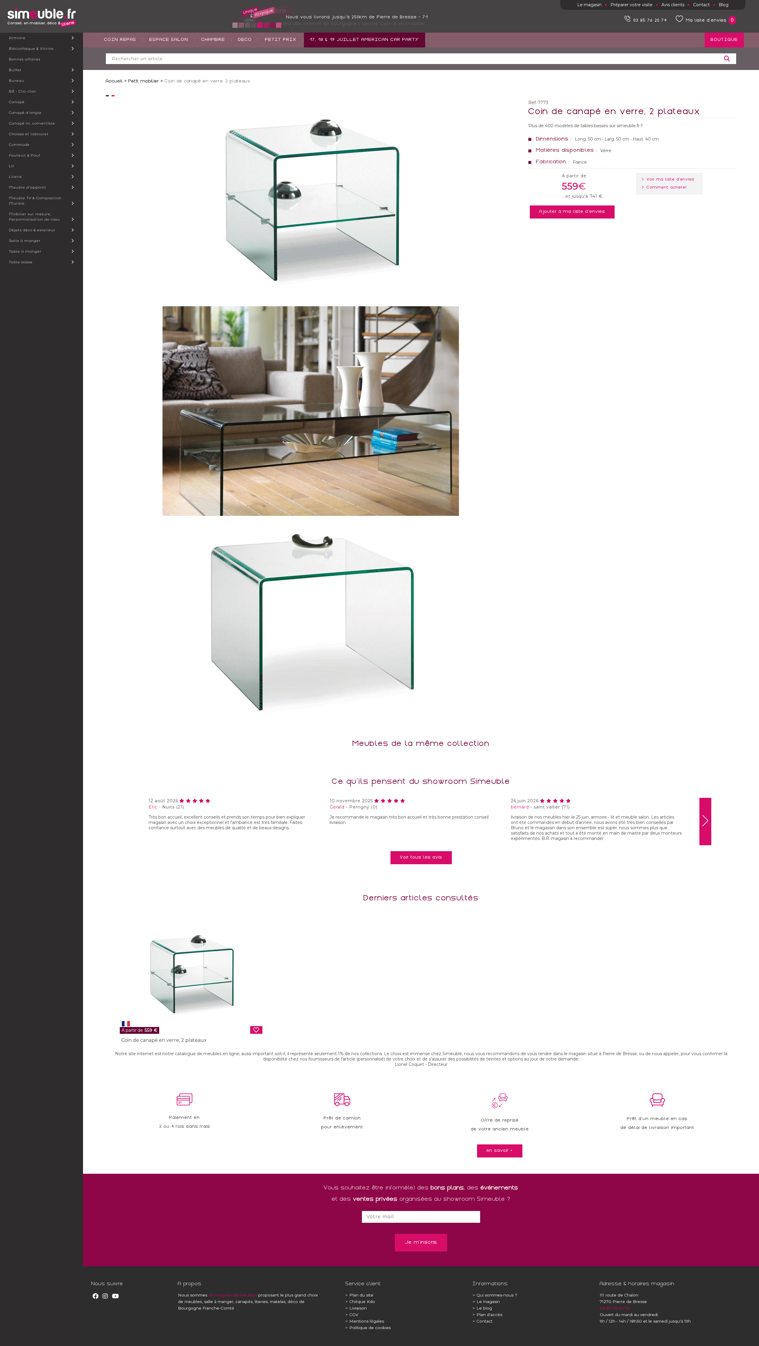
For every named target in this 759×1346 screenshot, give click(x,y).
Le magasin (589, 4)
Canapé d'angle (25, 112)
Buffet (15, 70)
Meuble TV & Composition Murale (35, 200)
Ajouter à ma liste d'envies (572, 212)
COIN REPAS (120, 40)
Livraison (356, 1308)
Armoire (17, 38)
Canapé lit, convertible (32, 123)
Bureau (16, 80)
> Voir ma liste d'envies (669, 179)
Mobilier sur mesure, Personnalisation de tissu (34, 216)
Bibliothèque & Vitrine (31, 48)
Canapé (17, 102)
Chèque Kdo (360, 1301)
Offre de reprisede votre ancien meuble (500, 1125)
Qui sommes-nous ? (495, 1295)
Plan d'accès (487, 1314)
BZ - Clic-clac (22, 91)
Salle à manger (25, 240)
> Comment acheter (665, 187)
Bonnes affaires (24, 59)
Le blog (482, 1308)
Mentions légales (364, 1321)
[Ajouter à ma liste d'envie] (256, 1030)
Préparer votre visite (631, 4)
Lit (11, 166)
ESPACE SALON (168, 40)
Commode (19, 144)
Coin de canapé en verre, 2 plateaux (164, 1040)
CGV (351, 1314)
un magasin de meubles (232, 1295)
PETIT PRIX (281, 40)
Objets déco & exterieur (32, 230)
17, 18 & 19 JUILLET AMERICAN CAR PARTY (364, 40)
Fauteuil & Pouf (24, 155)
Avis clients (672, 4)
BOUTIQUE (724, 40)
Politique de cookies (368, 1327)
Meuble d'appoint (27, 187)
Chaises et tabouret (29, 134)
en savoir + (500, 1151)
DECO (245, 40)
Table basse (21, 262)
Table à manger (25, 251)
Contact (701, 4)
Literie (15, 176)
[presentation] (705, 821)
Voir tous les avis (421, 858)
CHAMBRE (213, 40)
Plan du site (359, 1295)
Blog (723, 4)
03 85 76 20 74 (615, 1308)
